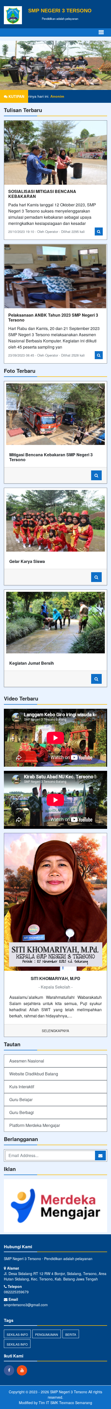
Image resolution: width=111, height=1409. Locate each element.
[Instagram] (23, 1370)
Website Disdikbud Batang (33, 1074)
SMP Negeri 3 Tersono (68, 1391)
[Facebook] (10, 1370)
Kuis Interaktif (21, 1087)
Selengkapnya (55, 1030)
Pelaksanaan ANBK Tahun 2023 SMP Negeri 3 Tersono (53, 317)
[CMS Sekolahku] (55, 1206)
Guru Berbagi (21, 1112)
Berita (70, 1334)
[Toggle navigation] (101, 32)
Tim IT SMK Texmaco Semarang (65, 1402)
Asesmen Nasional (26, 1061)
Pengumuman (46, 1334)
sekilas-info (17, 1334)
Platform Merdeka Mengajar (34, 1125)
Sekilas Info (17, 1344)
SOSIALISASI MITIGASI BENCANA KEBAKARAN (42, 193)
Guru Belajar (21, 1099)
